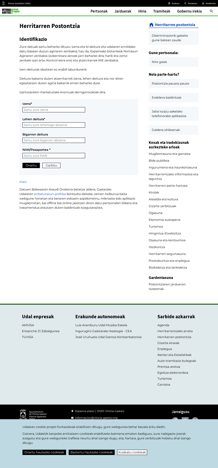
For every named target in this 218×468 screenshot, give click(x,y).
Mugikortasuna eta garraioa (169, 154)
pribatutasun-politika (50, 194)
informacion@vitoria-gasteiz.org (96, 417)
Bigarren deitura (35, 134)
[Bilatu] (211, 11)
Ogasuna (155, 213)
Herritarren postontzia (175, 24)
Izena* (27, 104)
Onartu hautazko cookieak (44, 452)
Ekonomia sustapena (164, 220)
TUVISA (27, 337)
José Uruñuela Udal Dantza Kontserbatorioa (108, 337)
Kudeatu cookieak (132, 452)
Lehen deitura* (33, 119)
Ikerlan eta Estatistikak (174, 355)
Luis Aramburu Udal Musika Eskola (101, 325)
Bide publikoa (159, 160)
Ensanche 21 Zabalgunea (40, 331)
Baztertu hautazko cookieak (92, 452)
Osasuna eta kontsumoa (167, 240)
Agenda (163, 325)
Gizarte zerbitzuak (162, 206)
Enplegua (164, 349)
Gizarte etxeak (168, 343)
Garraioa (163, 384)
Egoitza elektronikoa (172, 372)
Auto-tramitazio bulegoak (176, 361)
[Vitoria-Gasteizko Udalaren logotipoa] (33, 415)
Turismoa (156, 226)
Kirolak (154, 192)
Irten (23, 182)
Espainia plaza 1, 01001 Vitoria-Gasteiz (99, 411)
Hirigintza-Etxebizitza (165, 233)
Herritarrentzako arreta (175, 331)
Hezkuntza (157, 247)
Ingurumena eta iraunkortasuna (173, 167)
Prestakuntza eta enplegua (169, 260)
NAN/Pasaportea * (36, 150)
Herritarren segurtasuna (167, 254)
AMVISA (28, 325)
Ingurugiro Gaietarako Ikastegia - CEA (103, 331)
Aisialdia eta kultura (163, 199)
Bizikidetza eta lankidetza (168, 267)
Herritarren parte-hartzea (168, 185)
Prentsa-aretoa (168, 367)
